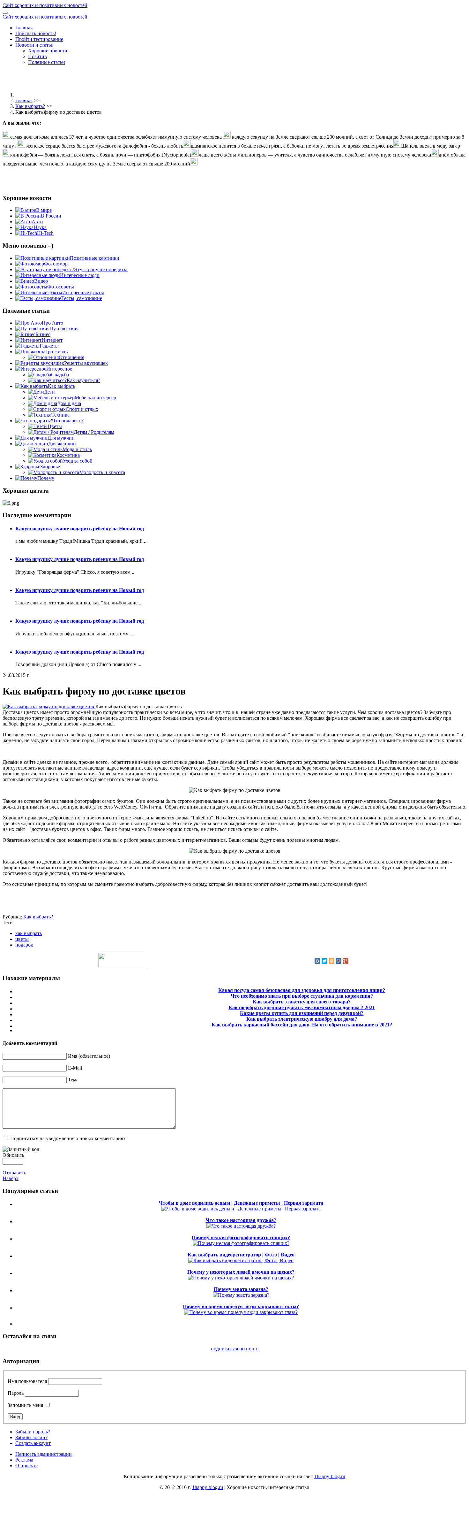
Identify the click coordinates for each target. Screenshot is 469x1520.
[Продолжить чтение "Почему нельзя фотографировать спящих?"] (241, 1243)
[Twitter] (324, 961)
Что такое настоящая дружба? (241, 1220)
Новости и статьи (34, 45)
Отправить (14, 1172)
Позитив (37, 56)
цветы (22, 939)
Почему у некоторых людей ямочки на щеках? (240, 1272)
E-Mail (75, 1068)
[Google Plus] (345, 961)
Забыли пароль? (32, 1431)
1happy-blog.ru (329, 1476)
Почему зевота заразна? (241, 1289)
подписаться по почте (234, 1348)
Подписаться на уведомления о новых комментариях (68, 1138)
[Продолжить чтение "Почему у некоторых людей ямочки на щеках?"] (241, 1277)
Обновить (13, 1155)
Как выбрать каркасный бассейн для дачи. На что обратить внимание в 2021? (302, 1024)
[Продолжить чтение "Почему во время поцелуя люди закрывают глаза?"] (241, 1312)
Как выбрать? (30, 106)
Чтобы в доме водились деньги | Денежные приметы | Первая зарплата (241, 1203)
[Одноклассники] (331, 961)
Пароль (16, 1393)
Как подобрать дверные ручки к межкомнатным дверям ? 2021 (301, 1007)
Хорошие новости (47, 50)
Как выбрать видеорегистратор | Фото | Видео (241, 1254)
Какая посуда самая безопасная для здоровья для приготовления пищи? (301, 990)
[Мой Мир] (338, 961)
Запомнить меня (25, 1405)
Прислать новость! (35, 33)
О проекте (26, 1465)
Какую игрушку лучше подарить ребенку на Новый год (79, 528)
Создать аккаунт (33, 1443)
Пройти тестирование (39, 39)
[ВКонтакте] (317, 961)
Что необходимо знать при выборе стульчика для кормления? (302, 996)
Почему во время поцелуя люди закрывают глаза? (241, 1306)
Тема (73, 1079)
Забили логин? (31, 1437)
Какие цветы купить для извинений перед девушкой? (301, 1013)
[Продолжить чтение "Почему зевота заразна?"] (241, 1295)
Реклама (24, 1459)
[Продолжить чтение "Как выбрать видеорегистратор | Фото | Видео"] (241, 1260)
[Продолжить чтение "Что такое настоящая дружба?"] (241, 1226)
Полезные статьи (46, 62)
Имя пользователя (27, 1381)
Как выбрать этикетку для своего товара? (302, 1001)
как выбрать (28, 933)
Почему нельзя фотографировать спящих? (241, 1237)
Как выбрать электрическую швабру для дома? (301, 1019)
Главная (24, 27)
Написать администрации (43, 1454)
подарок (24, 945)
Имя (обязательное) (89, 1056)
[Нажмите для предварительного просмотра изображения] (49, 706)
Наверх (11, 1178)
